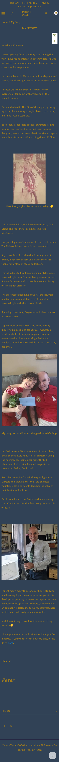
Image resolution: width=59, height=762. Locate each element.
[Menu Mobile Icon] (3, 13)
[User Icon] (46, 13)
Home (5, 22)
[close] (56, 4)
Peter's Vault (26, 13)
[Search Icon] (12, 13)
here (10, 642)
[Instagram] (11, 726)
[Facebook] (4, 726)
